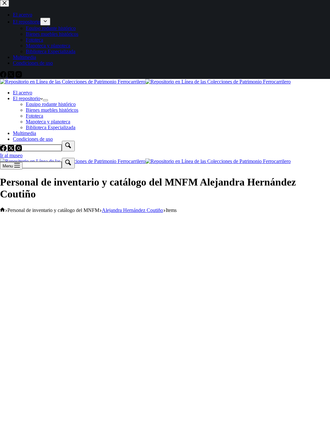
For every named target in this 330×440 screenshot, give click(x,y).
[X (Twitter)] (11, 149)
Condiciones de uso (33, 139)
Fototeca (34, 116)
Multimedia (24, 133)
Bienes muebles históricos (52, 110)
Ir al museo (11, 155)
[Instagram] (18, 149)
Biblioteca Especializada (50, 127)
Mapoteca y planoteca (48, 121)
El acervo (22, 92)
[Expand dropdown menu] (45, 100)
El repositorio (26, 98)
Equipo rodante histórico (51, 104)
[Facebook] (4, 149)
